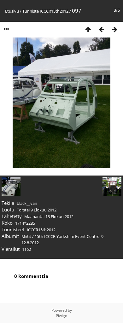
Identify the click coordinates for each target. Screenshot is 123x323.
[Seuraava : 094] (114, 29)
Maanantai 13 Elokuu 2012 (48, 216)
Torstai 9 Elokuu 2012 (36, 210)
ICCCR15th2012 (54, 11)
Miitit (26, 236)
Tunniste (30, 11)
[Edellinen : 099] (101, 29)
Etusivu (12, 11)
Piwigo (61, 315)
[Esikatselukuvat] (88, 29)
